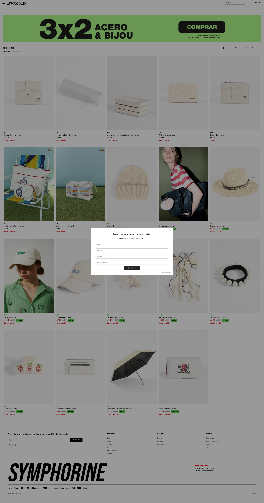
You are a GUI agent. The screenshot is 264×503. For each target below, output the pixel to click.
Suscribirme (132, 268)
